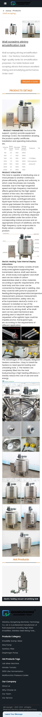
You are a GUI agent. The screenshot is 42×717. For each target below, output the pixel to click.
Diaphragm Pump (10, 653)
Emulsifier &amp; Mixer (12, 641)
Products (17, 10)
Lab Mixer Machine (10, 663)
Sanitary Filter (8, 649)
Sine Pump (7, 645)
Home (8, 10)
